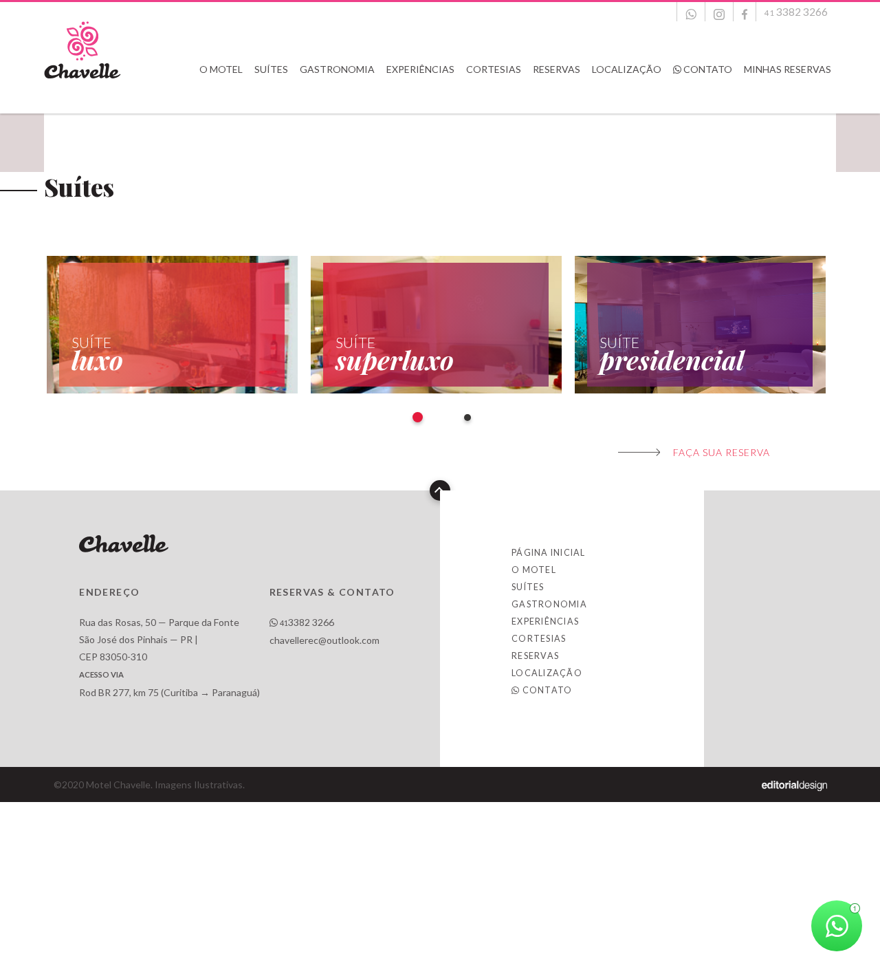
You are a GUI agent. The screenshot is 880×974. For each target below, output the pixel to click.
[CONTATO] (703, 96)
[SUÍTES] (272, 96)
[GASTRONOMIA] (338, 96)
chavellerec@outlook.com (325, 640)
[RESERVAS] (557, 96)
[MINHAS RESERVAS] (787, 96)
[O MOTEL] (222, 96)
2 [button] (467, 417)
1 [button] (417, 417)
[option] (176, 324)
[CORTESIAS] (494, 96)
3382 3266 (307, 622)
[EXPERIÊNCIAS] (421, 96)
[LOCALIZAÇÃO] (627, 96)
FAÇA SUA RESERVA (721, 452)
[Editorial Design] (794, 784)
